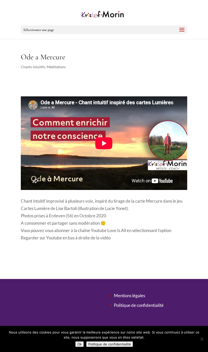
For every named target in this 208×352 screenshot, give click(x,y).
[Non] (201, 339)
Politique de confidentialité (139, 305)
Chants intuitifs (33, 67)
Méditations (56, 67)
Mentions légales (129, 295)
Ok (79, 344)
